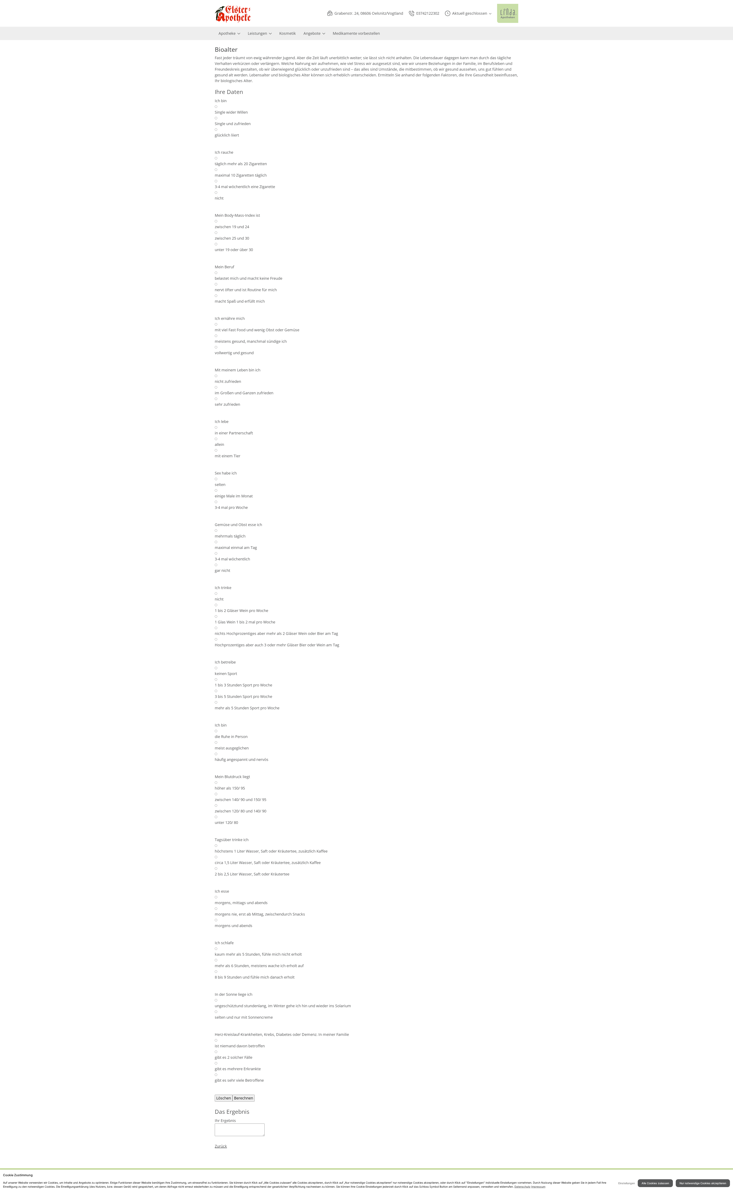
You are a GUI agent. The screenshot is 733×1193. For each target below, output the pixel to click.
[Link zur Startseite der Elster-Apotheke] (234, 13)
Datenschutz (522, 1186)
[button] (468, 13)
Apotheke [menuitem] (227, 33)
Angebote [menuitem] (312, 33)
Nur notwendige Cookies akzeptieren (703, 1183)
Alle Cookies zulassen (655, 1183)
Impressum (538, 1186)
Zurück (221, 1146)
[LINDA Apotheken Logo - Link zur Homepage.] (507, 13)
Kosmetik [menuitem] (287, 33)
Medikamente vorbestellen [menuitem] (356, 33)
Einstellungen (626, 1183)
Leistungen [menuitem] (257, 33)
